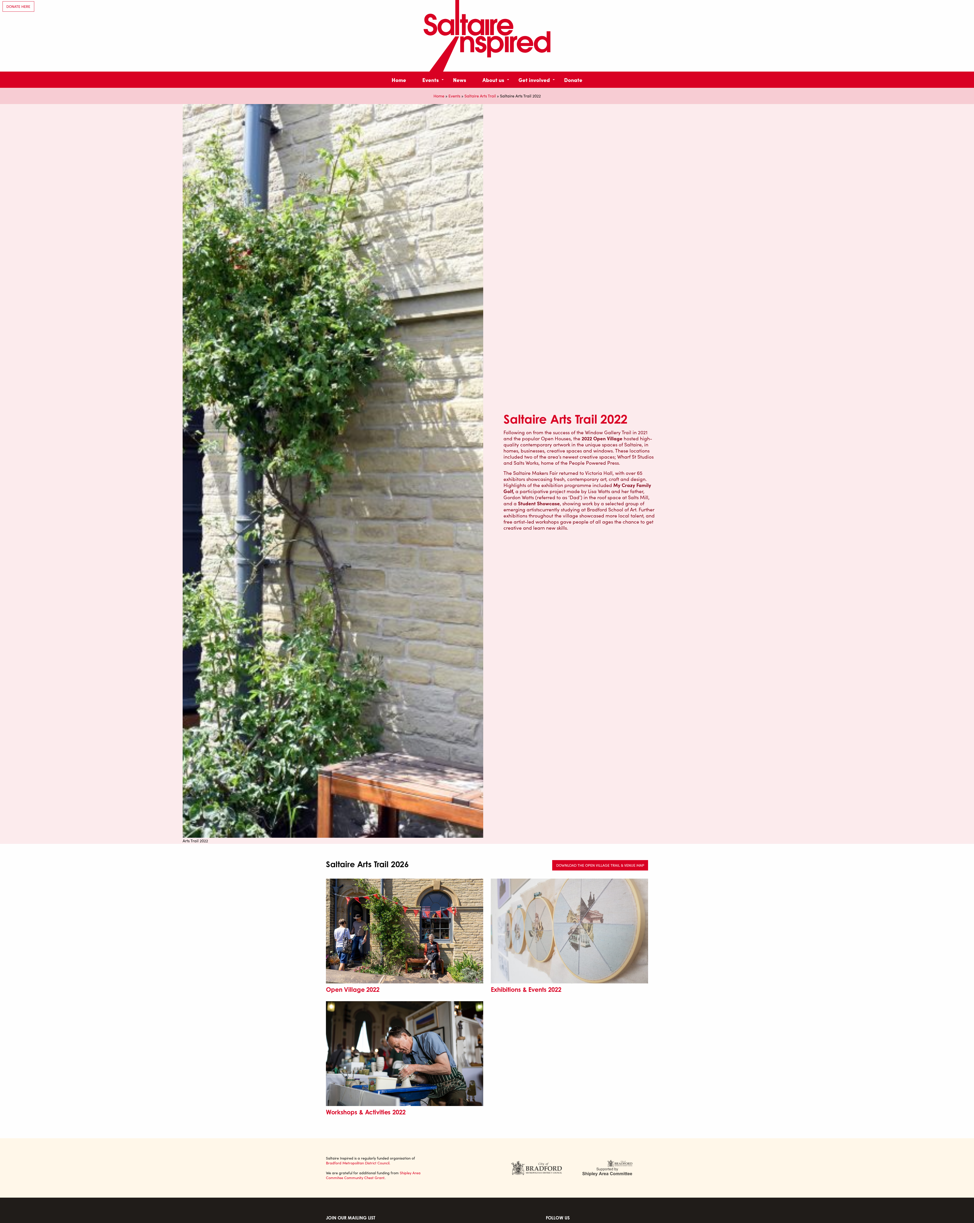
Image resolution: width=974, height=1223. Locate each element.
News (459, 79)
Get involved (534, 79)
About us (493, 79)
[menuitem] (399, 79)
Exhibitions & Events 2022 (526, 989)
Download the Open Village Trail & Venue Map (600, 865)
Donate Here (18, 6)
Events (430, 79)
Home (399, 79)
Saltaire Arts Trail (480, 95)
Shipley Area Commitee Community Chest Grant (373, 1175)
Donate (573, 79)
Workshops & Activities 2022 (366, 1112)
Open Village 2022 (352, 989)
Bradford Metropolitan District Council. (358, 1162)
